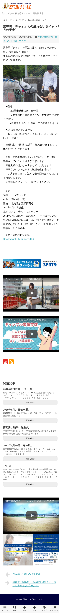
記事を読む (30, 402)
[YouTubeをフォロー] (5, 361)
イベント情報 (10, 41)
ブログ (22, 41)
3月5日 (7, 465)
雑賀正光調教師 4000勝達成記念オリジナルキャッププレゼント (34, 584)
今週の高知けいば (47, 36)
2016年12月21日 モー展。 (18, 389)
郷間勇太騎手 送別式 (16, 427)
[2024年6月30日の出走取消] (24, 608)
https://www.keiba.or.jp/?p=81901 (19, 239)
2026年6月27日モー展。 (17, 409)
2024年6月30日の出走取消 (26, 574)
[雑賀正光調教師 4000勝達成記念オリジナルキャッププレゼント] (34, 608)
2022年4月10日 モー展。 (18, 445)
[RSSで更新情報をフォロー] (11, 361)
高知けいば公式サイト (33, 599)
